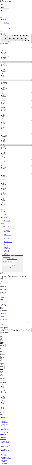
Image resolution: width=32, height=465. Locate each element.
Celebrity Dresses (5, 82)
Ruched (4, 89)
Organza (4, 127)
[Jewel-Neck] (2, 368)
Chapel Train (4, 137)
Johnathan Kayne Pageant (7, 231)
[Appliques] (2, 355)
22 (22, 329)
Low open (4, 96)
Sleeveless (4, 171)
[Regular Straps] (2, 378)
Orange (4, 200)
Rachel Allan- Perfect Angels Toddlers (7, 442)
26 (22, 37)
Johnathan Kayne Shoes (5, 446)
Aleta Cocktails (6, 245)
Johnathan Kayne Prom (5, 416)
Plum (3, 198)
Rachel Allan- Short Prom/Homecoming (9, 228)
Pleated (4, 87)
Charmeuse (4, 122)
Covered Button (5, 93)
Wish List (3, 4)
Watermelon (4, 197)
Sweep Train (4, 141)
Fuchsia (4, 398)
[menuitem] (17, 4)
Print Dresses (4, 71)
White (3, 207)
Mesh (3, 126)
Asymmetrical (4, 136)
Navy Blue (4, 392)
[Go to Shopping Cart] (0, 2)
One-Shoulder (5, 151)
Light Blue (4, 188)
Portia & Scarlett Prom (7, 250)
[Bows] (2, 356)
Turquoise (4, 187)
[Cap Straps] (2, 377)
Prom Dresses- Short (6, 254)
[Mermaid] (2, 371)
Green (3, 386)
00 (6, 35)
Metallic (4, 103)
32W (15, 40)
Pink (3, 195)
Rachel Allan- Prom (6, 216)
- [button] (2, 213)
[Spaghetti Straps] (2, 379)
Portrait (4, 152)
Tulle (3, 131)
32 (3, 38)
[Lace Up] (2, 349)
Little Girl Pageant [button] (3, 439)
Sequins (4, 118)
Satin (3, 128)
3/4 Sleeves (4, 168)
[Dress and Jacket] (2, 341)
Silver (3, 408)
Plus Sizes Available (5, 88)
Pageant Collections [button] (3, 434)
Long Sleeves (4, 169)
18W (14, 38)
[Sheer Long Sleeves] (2, 376)
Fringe (4, 115)
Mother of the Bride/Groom (6, 56)
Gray (3, 206)
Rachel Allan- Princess (5, 424)
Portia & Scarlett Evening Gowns (6, 458)
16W (10, 38)
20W (18, 38)
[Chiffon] (1, 359)
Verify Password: (5, 261)
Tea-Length (4, 142)
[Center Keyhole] (3, 345)
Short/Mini (4, 140)
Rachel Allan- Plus (4, 428)
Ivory (3, 403)
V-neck (4, 157)
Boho (3, 64)
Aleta (4, 244)
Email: (6, 258)
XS (22, 40)
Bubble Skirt (4, 81)
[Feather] (1, 360)
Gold (3, 203)
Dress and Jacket (5, 65)
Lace (3, 116)
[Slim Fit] (2, 372)
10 (24, 35)
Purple (4, 393)
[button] (4, 19)
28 (25, 37)
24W (26, 38)
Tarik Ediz (5, 222)
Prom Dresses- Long (6, 251)
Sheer (3, 97)
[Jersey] (1, 361)
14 (3, 37)
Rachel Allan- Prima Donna (7, 221)
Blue (3, 190)
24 (19, 37)
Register (3, 6)
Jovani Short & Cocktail (7, 219)
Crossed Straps (5, 94)
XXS (19, 40)
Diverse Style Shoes (6, 246)
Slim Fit (4, 163)
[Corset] (3, 346)
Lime (3, 387)
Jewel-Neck (4, 149)
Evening (4, 53)
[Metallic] (1, 352)
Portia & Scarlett (6, 247)
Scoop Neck (4, 154)
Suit (3, 75)
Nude (3, 202)
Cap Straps (4, 175)
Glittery (4, 102)
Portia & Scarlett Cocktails (7, 248)
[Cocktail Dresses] (3, 338)
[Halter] (2, 367)
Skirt (3, 74)
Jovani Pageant (4, 437)
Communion (4, 52)
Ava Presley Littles (4, 455)
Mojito (4, 183)
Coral (3, 402)
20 (12, 37)
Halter (3, 147)
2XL (9, 41)
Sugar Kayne (5, 253)
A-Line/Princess (5, 161)
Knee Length (4, 139)
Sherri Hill (5, 214)
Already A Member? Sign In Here (6, 257)
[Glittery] (1, 351)
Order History (4, 305)
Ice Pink (4, 194)
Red (3, 199)
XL (5, 331)
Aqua (3, 186)
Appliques (4, 109)
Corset (4, 84)
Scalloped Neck (5, 153)
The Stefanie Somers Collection (8, 242)
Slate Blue (4, 189)
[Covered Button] (2, 347)
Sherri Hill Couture (6, 230)
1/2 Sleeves (4, 167)
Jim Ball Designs (6, 241)
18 (9, 37)
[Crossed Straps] (2, 348)
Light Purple (4, 193)
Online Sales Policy (4, 301)
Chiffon (4, 123)
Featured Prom (4, 313)
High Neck (4, 148)
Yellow (4, 182)
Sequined (4, 129)
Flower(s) (4, 114)
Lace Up (4, 95)
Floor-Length (4, 138)
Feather (4, 113)
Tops (3, 76)
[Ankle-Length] (2, 362)
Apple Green (4, 184)
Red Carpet (4, 59)
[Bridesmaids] (3, 337)
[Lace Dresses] (2, 342)
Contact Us (3, 297)
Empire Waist (4, 162)
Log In (3, 7)
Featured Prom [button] (2, 414)
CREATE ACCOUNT (10, 267)
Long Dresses (4, 68)
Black (3, 205)
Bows (3, 111)
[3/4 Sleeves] (2, 374)
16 (6, 37)
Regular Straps (5, 176)
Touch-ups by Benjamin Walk (8, 238)
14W (6, 38)
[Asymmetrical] (2, 363)
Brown (4, 204)
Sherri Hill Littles (6, 234)
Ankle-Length (5, 135)
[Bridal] (3, 336)
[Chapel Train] (2, 364)
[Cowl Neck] (2, 366)
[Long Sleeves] (2, 375)
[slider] (28, 322)
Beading (4, 110)
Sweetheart (4, 156)
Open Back (4, 86)
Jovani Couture (4, 421)
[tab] (17, 214)
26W (3, 40)
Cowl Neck (4, 146)
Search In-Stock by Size (5, 33)
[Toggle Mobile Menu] (0, 311)
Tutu (3, 77)
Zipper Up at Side (5, 98)
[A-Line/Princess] (2, 370)
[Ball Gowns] (2, 340)
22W (22, 38)
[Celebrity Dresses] (3, 344)
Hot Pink (4, 397)
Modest (4, 69)
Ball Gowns (4, 63)
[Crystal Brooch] (2, 357)
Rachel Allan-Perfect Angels (7, 235)
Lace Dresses (4, 66)
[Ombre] (1, 353)
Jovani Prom (3, 417)
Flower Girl (4, 54)
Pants (3, 70)
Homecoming (4, 55)
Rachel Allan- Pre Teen (7, 220)
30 (29, 37)
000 (3, 35)
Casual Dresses (5, 50)
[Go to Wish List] (1, 2)
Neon (3, 104)
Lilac (3, 192)
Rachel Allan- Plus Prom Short (6, 429)
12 (27, 35)
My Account (3, 5)
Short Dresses (4, 73)
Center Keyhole (5, 83)
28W (7, 40)
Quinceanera (4, 58)
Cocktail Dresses (5, 51)
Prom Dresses (4, 57)
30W (11, 40)
